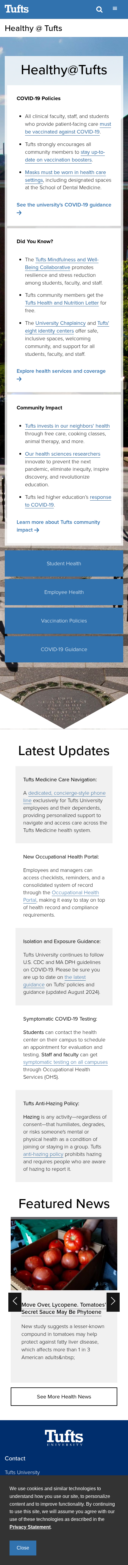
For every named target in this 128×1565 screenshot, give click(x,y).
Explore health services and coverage (61, 371)
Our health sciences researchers (62, 453)
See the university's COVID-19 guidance (64, 204)
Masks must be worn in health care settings (65, 176)
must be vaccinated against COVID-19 (68, 127)
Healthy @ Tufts (33, 28)
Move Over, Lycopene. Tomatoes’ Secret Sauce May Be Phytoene (63, 1308)
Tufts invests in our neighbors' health (67, 425)
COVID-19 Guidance (64, 649)
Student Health (64, 563)
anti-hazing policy (43, 1153)
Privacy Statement (30, 1527)
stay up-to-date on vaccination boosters (65, 155)
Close (23, 1547)
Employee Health (64, 591)
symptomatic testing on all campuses (65, 1061)
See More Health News (64, 1396)
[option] (64, 1299)
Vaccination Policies (64, 620)
